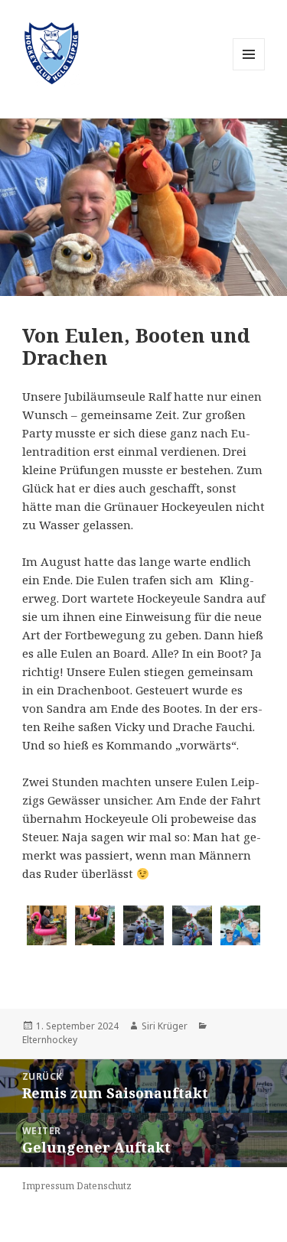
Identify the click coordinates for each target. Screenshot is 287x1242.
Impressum (48, 1185)
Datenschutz (104, 1185)
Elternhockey (49, 1039)
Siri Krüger (165, 1025)
